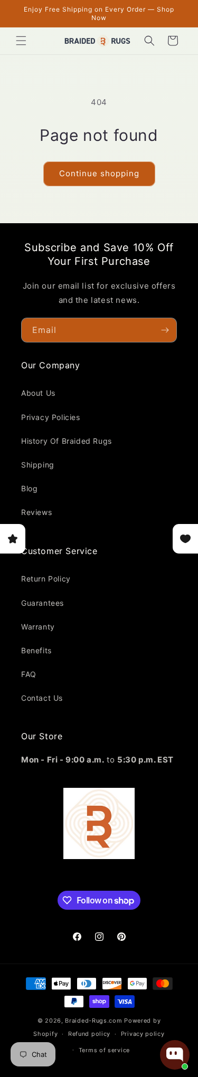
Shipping (37, 464)
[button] (21, 40)
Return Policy (46, 578)
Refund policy (89, 1033)
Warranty (38, 626)
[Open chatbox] (175, 1055)
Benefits (36, 650)
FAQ (28, 674)
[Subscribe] (164, 330)
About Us (38, 392)
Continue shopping (99, 173)
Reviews (36, 512)
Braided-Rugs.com (93, 1020)
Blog (29, 488)
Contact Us (42, 697)
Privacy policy (143, 1033)
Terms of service (104, 1050)
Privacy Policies (50, 417)
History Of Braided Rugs (66, 440)
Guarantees (42, 602)
